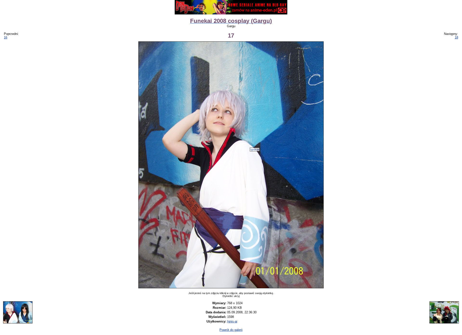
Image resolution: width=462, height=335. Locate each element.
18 (456, 37)
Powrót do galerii (231, 330)
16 (5, 37)
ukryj (237, 296)
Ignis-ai (254, 149)
